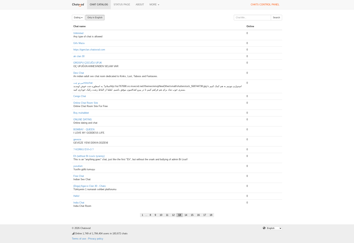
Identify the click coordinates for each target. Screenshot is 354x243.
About (140, 4)
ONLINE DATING (82, 119)
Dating (77, 17)
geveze (77, 139)
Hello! (76, 196)
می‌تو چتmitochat (83, 82)
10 (161, 215)
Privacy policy (95, 238)
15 (192, 215)
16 (198, 215)
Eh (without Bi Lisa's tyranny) (89, 156)
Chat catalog (99, 4)
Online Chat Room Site (85, 102)
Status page (122, 4)
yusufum (78, 166)
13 (179, 215)
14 (186, 215)
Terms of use (79, 238)
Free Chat (78, 176)
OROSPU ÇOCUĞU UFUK (87, 62)
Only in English (95, 17)
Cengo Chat (79, 96)
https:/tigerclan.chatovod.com (89, 49)
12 (173, 215)
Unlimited (78, 33)
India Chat (78, 202)
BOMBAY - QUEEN (83, 129)
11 (167, 215)
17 (204, 215)
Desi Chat (78, 73)
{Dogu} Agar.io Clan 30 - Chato (89, 186)
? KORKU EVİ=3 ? (83, 149)
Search (276, 17)
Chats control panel (265, 4)
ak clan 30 (78, 56)
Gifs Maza (78, 43)
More (153, 4)
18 (211, 215)
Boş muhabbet (81, 112)
